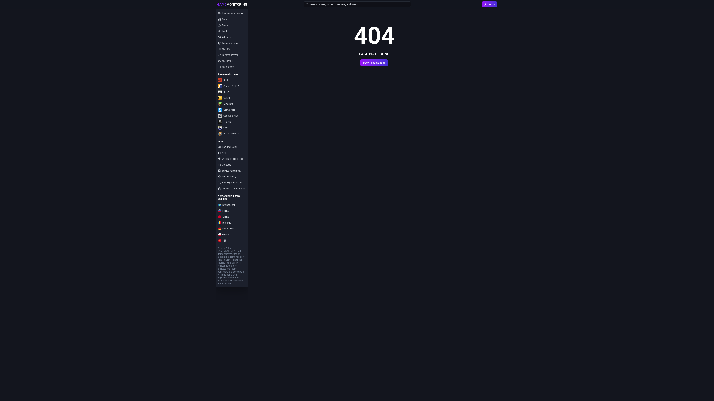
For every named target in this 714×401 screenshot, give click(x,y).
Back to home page (374, 62)
